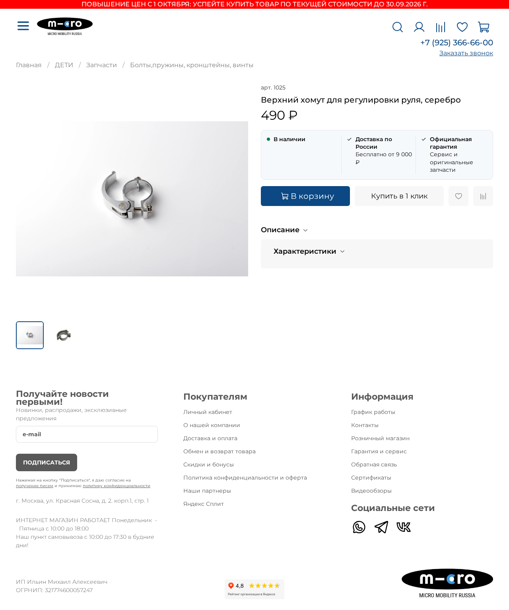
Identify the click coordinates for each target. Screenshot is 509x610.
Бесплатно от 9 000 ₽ (384, 151)
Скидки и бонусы (208, 464)
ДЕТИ (64, 65)
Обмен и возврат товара (219, 451)
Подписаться (46, 462)
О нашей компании (211, 425)
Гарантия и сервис (379, 451)
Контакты (365, 425)
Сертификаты (371, 477)
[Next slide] (235, 198)
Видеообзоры (371, 490)
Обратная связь (374, 464)
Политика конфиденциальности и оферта (245, 477)
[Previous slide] (28, 198)
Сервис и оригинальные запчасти (451, 155)
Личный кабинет (207, 412)
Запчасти (101, 65)
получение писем (34, 485)
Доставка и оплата (210, 438)
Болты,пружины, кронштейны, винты (192, 65)
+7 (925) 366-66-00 (456, 42)
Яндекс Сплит (203, 503)
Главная (29, 65)
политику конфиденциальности (116, 485)
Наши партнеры (207, 490)
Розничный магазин (380, 438)
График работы (373, 412)
